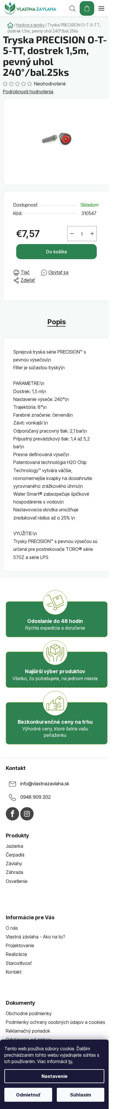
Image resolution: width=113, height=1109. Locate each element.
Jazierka (14, 846)
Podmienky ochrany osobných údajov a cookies (55, 1022)
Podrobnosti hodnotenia (28, 91)
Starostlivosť (19, 963)
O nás (12, 928)
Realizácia (16, 954)
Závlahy (14, 863)
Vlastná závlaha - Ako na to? (35, 937)
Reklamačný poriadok (28, 1031)
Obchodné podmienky (29, 1013)
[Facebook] (12, 813)
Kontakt (13, 972)
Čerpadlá (15, 855)
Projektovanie (20, 945)
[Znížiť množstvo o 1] (72, 233)
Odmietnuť (28, 1095)
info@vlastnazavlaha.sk (44, 784)
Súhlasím (80, 1095)
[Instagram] (27, 813)
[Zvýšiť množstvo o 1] (92, 233)
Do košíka (56, 252)
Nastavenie (54, 1076)
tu (70, 1061)
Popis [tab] (57, 322)
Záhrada (14, 872)
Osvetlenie (17, 881)
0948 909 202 (35, 797)
